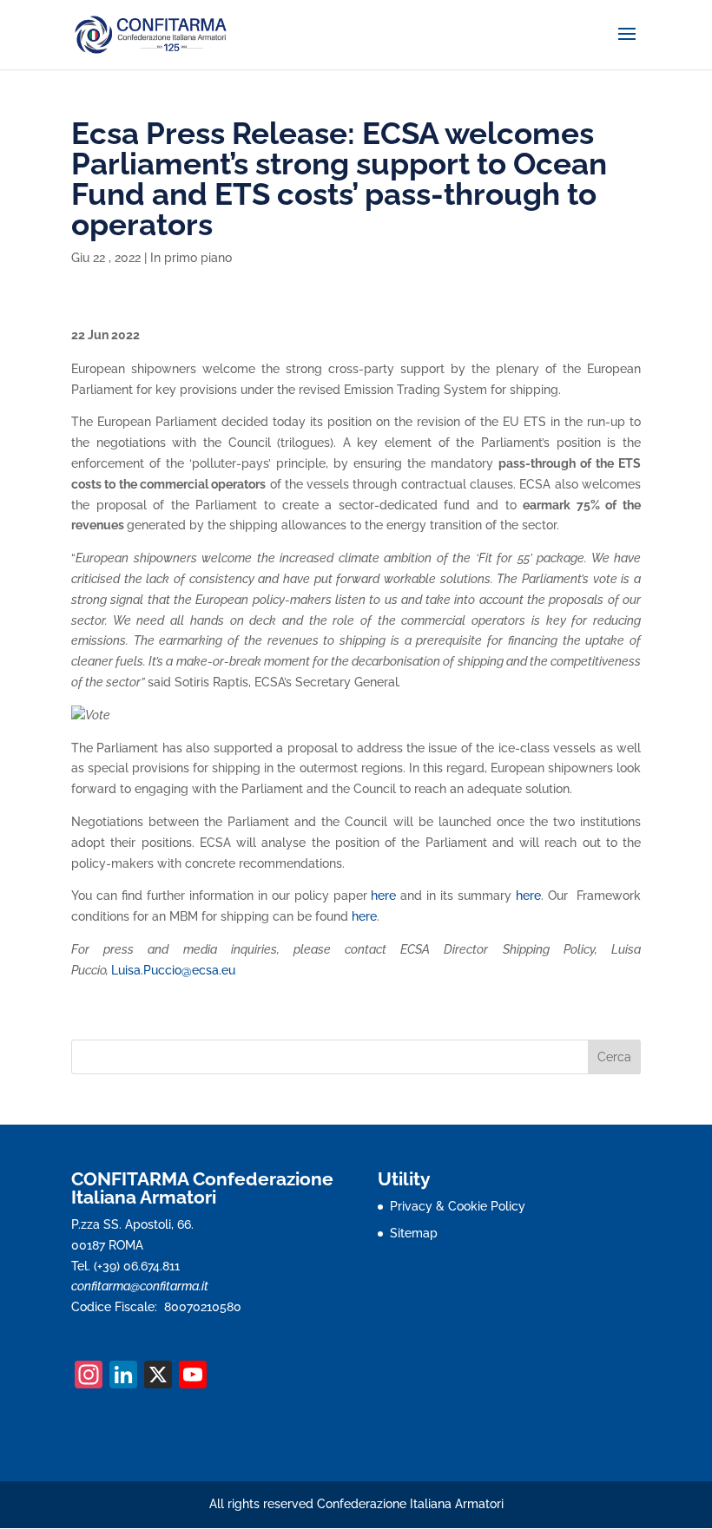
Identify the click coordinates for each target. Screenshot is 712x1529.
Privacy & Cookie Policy (457, 1206)
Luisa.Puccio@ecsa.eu (173, 970)
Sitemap (414, 1233)
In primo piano (191, 258)
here (383, 895)
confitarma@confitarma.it (139, 1286)
